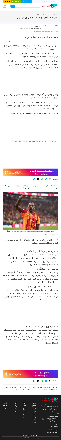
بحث (13, 6)
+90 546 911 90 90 (54, 426)
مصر (16, 411)
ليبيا (16, 413)
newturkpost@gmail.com (52, 432)
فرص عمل (7, 1)
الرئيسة (5, 402)
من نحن (5, 403)
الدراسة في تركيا (41, 14)
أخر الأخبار (50, 14)
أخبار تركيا (34, 402)
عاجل (35, 420)
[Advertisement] (30, 82)
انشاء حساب (45, 1)
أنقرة (35, 419)
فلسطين (15, 409)
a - (5, 41)
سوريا (15, 403)
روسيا (15, 408)
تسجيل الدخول (54, 1)
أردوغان (34, 422)
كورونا (34, 414)
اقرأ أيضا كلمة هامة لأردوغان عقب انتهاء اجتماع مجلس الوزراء (34, 113)
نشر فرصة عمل (26, 1)
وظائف (24, 402)
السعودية (15, 406)
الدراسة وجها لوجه (27, 141)
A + (9, 41)
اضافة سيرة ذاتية (16, 1)
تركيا (56, 141)
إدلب (16, 405)
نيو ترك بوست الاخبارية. (22, 437)
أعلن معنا (5, 405)
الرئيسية (56, 14)
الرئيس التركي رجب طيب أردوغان (39, 141)
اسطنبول (34, 406)
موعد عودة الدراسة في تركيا (15, 141)
